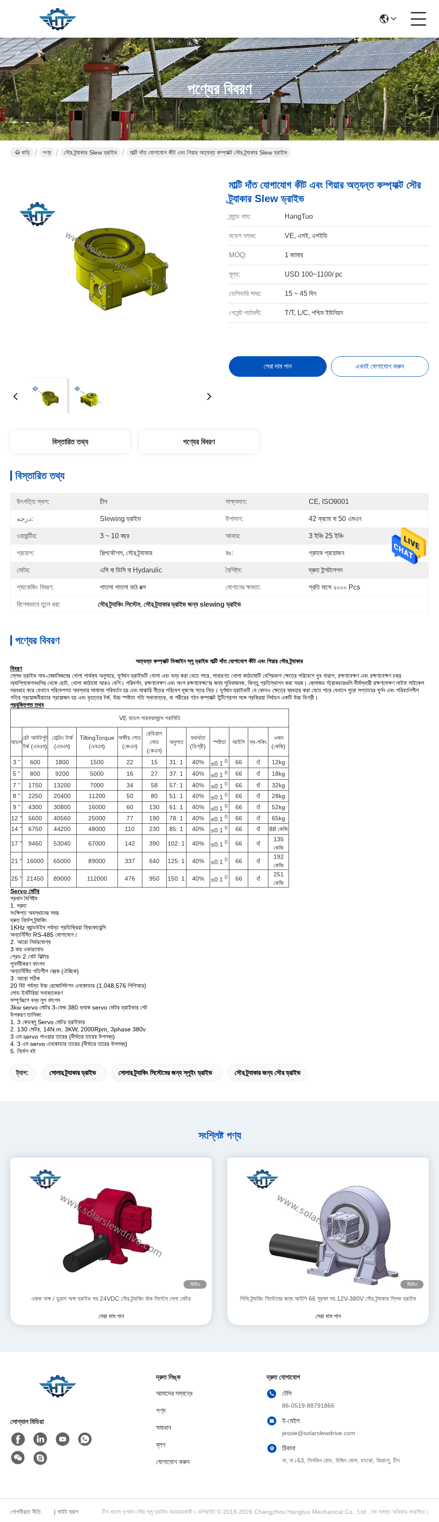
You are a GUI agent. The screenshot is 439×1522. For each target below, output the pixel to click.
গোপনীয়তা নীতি (25, 1511)
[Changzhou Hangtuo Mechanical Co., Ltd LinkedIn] (40, 1439)
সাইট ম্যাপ (67, 1511)
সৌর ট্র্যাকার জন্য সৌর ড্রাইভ (268, 1072)
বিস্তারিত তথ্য (70, 442)
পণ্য (47, 152)
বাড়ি (25, 152)
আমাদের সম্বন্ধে (174, 1393)
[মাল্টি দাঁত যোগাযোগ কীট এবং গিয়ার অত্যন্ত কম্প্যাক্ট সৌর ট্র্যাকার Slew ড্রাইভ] (112, 270)
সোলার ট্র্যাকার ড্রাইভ (72, 1072)
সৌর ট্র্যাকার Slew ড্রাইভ (90, 152)
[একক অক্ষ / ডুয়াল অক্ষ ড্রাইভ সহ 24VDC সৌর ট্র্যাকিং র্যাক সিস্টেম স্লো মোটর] (111, 1226)
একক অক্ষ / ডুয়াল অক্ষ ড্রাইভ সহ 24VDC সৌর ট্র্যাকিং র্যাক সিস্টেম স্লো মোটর (111, 1298)
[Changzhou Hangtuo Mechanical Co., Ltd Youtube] (62, 1439)
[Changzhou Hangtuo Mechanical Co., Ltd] (57, 19)
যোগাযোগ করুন (172, 1461)
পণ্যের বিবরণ (199, 442)
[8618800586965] (85, 1439)
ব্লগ (160, 1444)
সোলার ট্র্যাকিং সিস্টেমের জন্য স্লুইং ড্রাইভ (165, 1072)
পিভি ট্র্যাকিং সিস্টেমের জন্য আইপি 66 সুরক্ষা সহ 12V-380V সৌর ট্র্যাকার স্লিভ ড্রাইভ (328, 1298)
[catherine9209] (40, 1458)
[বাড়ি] (57, 1396)
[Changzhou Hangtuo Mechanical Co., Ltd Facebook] (18, 1439)
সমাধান (163, 1427)
